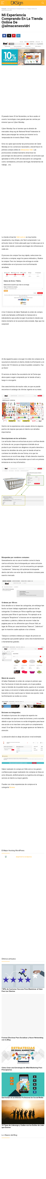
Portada (4, 8)
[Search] (42, 3)
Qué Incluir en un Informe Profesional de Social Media (22, 1098)
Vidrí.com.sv (20, 237)
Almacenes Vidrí (27, 150)
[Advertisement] (23, 91)
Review (12, 787)
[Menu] (2, 3)
